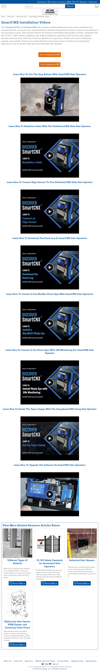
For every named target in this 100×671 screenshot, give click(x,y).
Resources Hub (22, 16)
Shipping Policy (77, 661)
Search (70, 6)
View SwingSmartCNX (50, 54)
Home (3, 16)
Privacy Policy (63, 661)
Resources (10, 16)
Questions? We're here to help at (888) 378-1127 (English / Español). (67, 2)
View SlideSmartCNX (49, 64)
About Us (7, 661)
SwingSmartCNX (12, 27)
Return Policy (91, 661)
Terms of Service (65, 666)
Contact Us (18, 661)
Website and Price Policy (45, 661)
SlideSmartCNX (30, 27)
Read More (19, 583)
